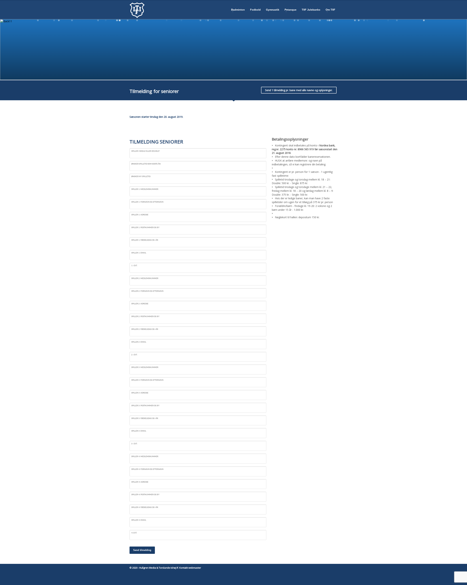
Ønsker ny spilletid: (141, 176)
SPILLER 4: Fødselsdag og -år (144, 507)
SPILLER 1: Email (138, 253)
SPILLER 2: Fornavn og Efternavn (147, 291)
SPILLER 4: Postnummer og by (145, 494)
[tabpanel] (233, 49)
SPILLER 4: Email (138, 520)
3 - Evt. (134, 443)
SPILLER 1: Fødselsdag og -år (144, 240)
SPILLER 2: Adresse (139, 303)
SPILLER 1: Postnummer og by (145, 227)
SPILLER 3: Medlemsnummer (144, 367)
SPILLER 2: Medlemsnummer (144, 278)
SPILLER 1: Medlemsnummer (144, 189)
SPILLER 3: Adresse (139, 393)
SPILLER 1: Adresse (139, 214)
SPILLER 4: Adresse (139, 482)
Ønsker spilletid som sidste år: (146, 164)
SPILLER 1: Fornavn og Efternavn (147, 202)
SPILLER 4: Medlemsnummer (144, 456)
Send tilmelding (142, 550)
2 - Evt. (134, 354)
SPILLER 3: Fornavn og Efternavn (147, 380)
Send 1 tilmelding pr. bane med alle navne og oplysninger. (299, 90)
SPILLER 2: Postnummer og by (145, 316)
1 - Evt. (134, 265)
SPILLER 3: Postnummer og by (145, 405)
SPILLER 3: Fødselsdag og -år (144, 418)
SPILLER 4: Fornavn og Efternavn (147, 469)
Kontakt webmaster (190, 567)
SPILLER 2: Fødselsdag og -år (144, 329)
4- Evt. (134, 533)
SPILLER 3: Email (138, 431)
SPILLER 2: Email (138, 342)
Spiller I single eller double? (145, 151)
